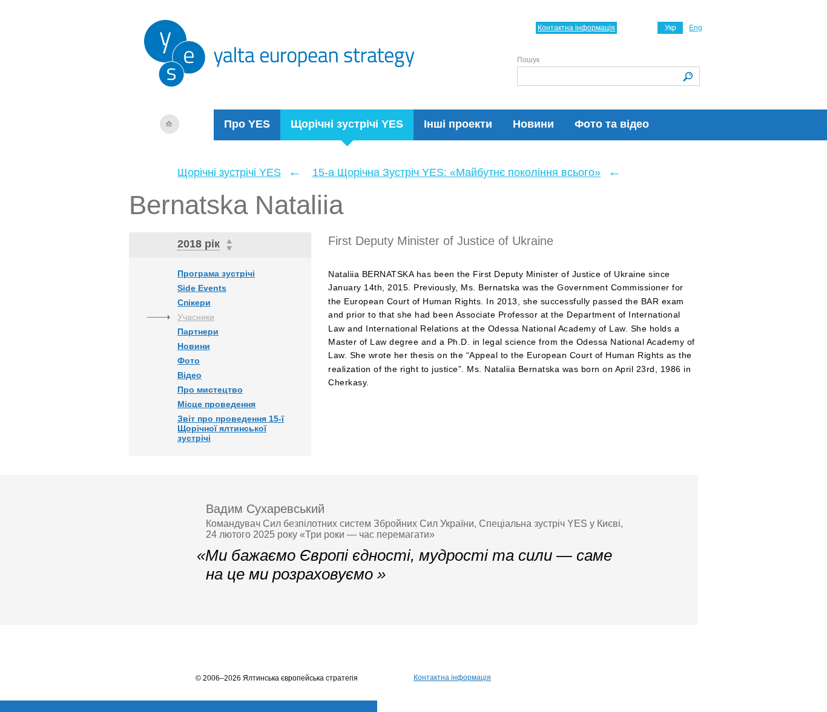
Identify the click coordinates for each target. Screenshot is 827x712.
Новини (533, 124)
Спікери (194, 302)
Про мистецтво (210, 389)
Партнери (198, 331)
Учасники (195, 317)
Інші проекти (458, 124)
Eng (695, 28)
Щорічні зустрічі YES (347, 124)
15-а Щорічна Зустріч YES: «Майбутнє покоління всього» (456, 172)
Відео (189, 375)
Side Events (201, 288)
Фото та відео (612, 124)
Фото (188, 360)
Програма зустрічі (216, 273)
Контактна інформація (576, 28)
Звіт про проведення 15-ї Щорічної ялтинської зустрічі (230, 428)
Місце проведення (216, 404)
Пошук (528, 60)
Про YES (247, 124)
